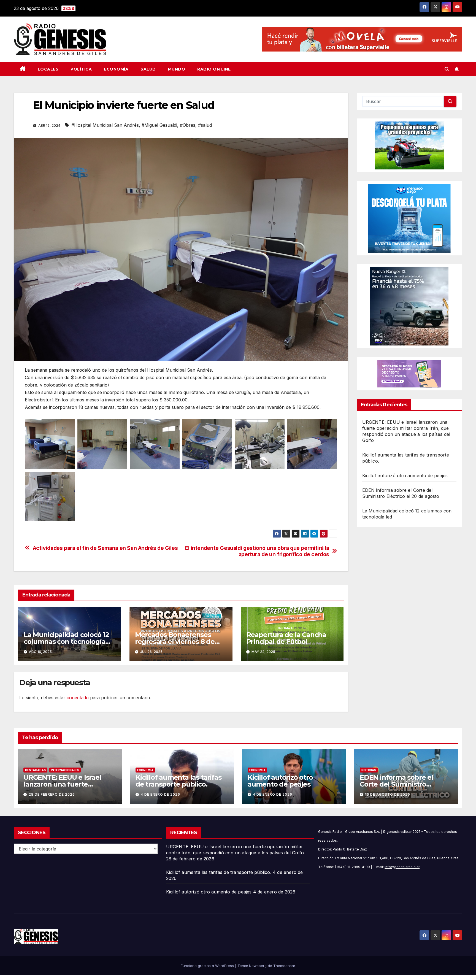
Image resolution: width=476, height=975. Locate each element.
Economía (116, 69)
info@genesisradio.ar (402, 867)
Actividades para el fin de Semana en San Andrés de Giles (105, 548)
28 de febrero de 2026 (52, 794)
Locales (48, 69)
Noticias (368, 770)
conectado (78, 697)
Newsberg (258, 965)
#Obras (187, 125)
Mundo (176, 69)
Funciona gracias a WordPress (208, 965)
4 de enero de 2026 (160, 794)
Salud (148, 69)
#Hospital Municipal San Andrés (105, 125)
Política (81, 69)
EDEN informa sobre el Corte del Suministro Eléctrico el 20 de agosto (399, 784)
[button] (447, 69)
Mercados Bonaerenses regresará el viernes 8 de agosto (175, 641)
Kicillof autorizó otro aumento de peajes (405, 475)
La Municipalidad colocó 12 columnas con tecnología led (66, 641)
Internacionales (65, 770)
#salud (205, 125)
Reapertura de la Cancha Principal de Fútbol (286, 638)
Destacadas (35, 770)
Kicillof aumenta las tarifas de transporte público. (178, 780)
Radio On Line (214, 69)
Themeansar (284, 965)
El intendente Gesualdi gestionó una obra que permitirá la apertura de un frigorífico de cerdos (257, 551)
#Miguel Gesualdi (159, 125)
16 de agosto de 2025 (387, 794)
